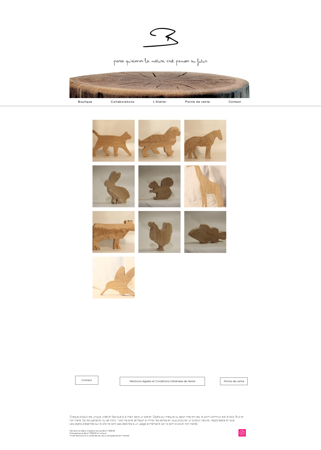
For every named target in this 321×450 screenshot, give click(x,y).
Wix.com (111, 438)
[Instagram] (242, 432)
